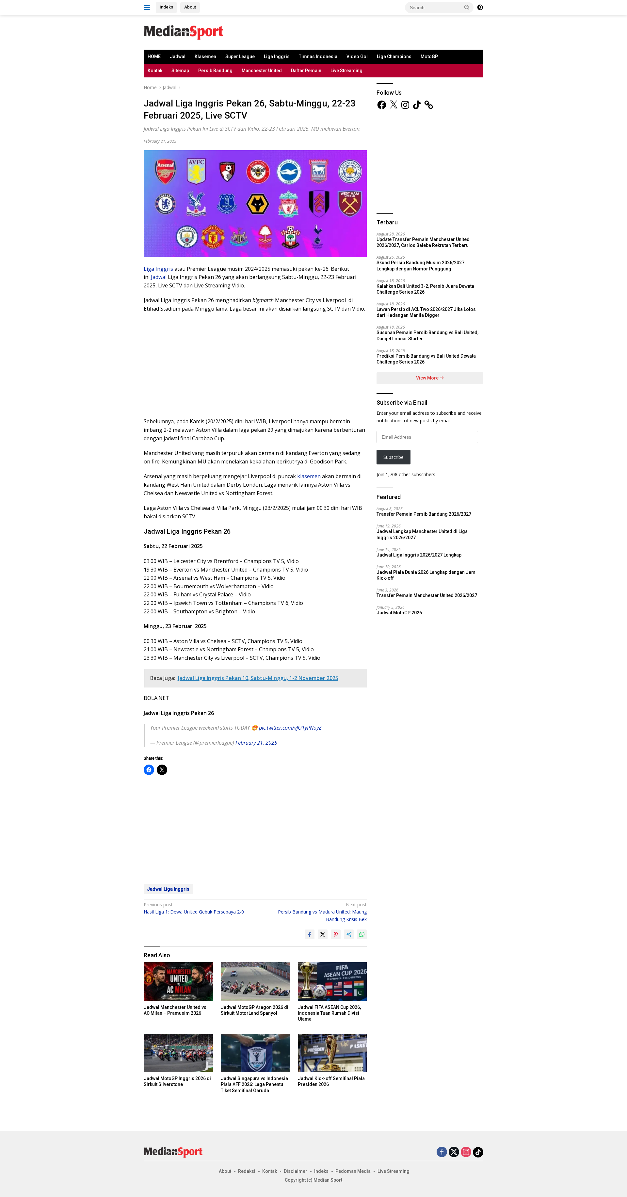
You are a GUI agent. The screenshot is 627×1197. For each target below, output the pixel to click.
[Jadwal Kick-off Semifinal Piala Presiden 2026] (332, 1053)
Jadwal (177, 56)
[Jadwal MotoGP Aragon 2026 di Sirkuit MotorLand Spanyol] (255, 981)
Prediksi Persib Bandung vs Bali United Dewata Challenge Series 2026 (426, 358)
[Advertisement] (322, 31)
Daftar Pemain (306, 70)
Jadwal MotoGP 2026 (399, 612)
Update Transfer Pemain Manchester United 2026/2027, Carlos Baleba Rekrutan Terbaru (423, 242)
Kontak (155, 70)
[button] (467, 7)
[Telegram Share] (349, 934)
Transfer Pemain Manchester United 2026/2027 (427, 595)
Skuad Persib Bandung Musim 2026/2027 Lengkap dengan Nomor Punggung (420, 265)
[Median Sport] (183, 32)
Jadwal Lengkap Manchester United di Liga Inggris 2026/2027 (422, 534)
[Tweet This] (323, 934)
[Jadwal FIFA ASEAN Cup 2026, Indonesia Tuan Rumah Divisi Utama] (332, 981)
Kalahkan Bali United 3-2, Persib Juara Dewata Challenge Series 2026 (425, 289)
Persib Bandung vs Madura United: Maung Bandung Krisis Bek (322, 911)
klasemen (309, 476)
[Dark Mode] (480, 7)
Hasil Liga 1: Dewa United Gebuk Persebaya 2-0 (194, 908)
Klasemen (205, 56)
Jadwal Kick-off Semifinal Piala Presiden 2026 (331, 1081)
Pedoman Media (353, 1171)
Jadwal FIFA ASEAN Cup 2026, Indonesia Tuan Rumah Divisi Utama (329, 1013)
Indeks (166, 7)
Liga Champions (394, 56)
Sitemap (180, 70)
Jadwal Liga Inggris (168, 889)
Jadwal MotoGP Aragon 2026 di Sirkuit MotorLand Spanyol (254, 1010)
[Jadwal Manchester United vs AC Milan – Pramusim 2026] (178, 981)
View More (428, 377)
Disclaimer (295, 1171)
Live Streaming (346, 70)
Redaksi (246, 1171)
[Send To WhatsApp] (362, 934)
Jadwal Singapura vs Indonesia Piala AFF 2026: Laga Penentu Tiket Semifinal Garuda (254, 1084)
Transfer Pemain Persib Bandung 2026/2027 (424, 514)
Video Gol (357, 56)
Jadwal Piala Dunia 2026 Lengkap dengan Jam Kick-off (426, 575)
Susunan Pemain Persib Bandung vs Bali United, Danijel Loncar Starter (427, 335)
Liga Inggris (277, 56)
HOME (154, 56)
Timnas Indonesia (318, 56)
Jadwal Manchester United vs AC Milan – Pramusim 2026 (175, 1010)
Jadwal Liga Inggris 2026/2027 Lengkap (419, 555)
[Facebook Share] (309, 934)
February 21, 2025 (256, 742)
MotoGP (429, 56)
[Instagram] (466, 1152)
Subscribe (393, 457)
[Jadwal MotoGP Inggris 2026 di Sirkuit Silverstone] (178, 1053)
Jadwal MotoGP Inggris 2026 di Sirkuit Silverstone (177, 1081)
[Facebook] (442, 1152)
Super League (240, 56)
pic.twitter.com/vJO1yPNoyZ (290, 727)
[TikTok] (478, 1152)
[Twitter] (454, 1152)
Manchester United (262, 70)
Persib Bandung (215, 70)
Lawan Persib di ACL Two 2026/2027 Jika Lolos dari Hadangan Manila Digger (426, 312)
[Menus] (148, 7)
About (190, 7)
